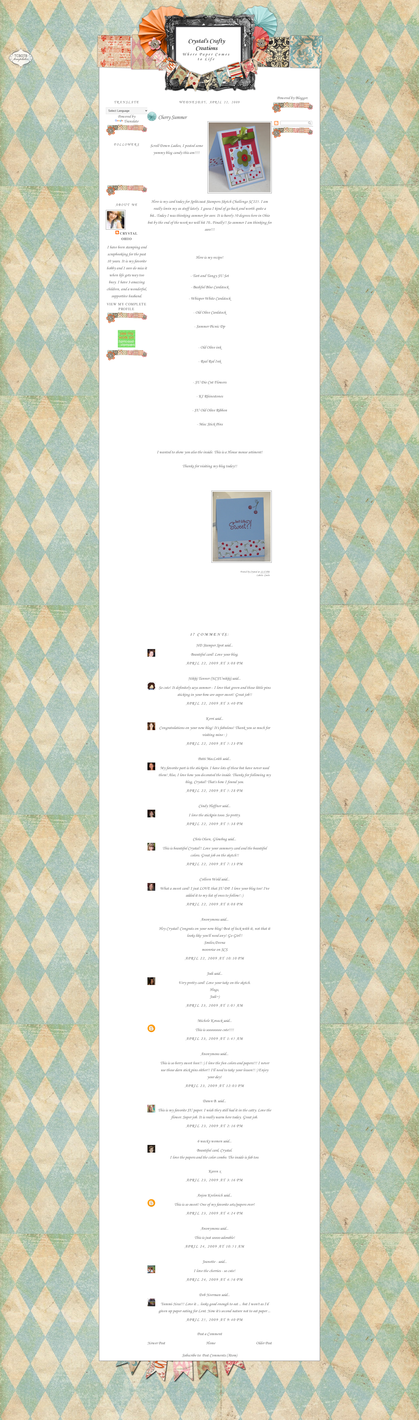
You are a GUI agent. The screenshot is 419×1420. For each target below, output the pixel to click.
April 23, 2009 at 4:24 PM (214, 1213)
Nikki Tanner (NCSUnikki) (209, 678)
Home (210, 1343)
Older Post (264, 1343)
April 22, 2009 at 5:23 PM (214, 743)
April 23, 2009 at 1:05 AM (214, 1005)
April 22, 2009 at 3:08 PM (214, 663)
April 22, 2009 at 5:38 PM (214, 824)
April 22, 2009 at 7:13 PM (214, 864)
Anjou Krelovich (210, 1195)
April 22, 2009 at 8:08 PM (214, 904)
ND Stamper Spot (209, 645)
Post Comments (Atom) (219, 1355)
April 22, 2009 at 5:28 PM (214, 790)
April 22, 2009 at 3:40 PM (214, 703)
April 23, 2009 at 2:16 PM (214, 1126)
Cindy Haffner (209, 806)
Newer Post (156, 1343)
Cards (267, 575)
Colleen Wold (209, 879)
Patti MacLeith (210, 758)
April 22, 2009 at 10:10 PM (214, 958)
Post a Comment (209, 1334)
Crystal (129, 233)
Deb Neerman (209, 1295)
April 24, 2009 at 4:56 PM (214, 1279)
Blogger (301, 98)
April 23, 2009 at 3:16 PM (214, 1180)
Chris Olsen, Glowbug (210, 839)
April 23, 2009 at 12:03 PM (214, 1085)
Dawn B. (210, 1101)
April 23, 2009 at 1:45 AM (214, 1038)
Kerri (210, 718)
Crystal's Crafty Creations (206, 45)
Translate (131, 121)
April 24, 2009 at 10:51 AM (214, 1246)
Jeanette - (209, 1261)
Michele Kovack (209, 1020)
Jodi (209, 973)
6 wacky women (209, 1141)
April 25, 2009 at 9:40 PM (214, 1319)
